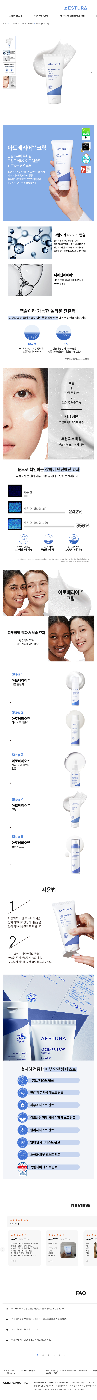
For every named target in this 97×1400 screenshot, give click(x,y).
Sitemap (11, 1373)
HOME (5, 24)
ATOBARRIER (28, 24)
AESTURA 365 (14, 24)
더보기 (13, 1261)
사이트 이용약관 (9, 1370)
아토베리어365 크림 (42, 24)
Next (91, 71)
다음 (65, 1355)
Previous (2, 1249)
